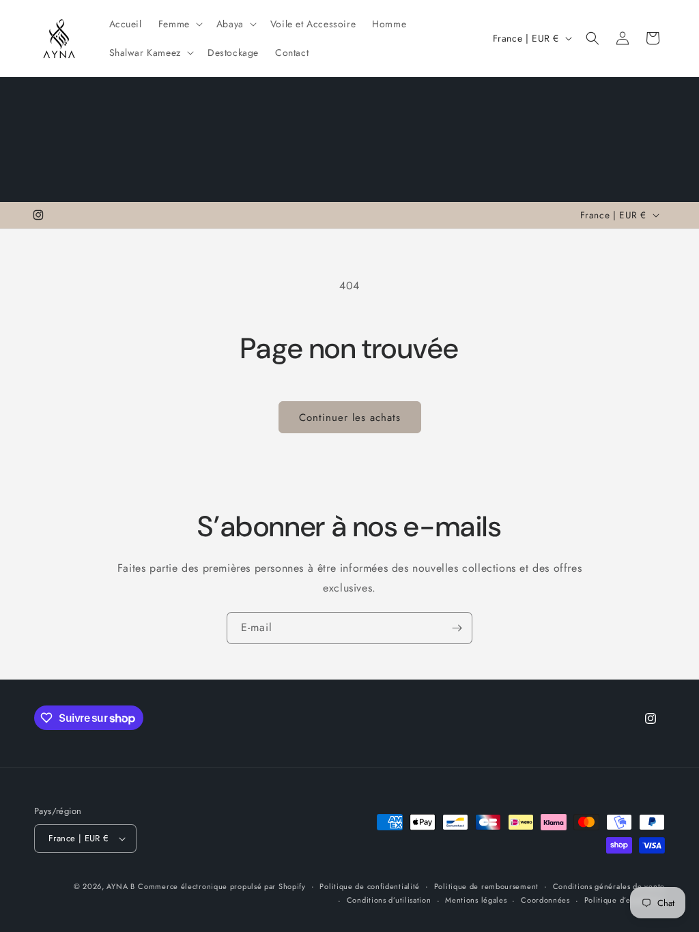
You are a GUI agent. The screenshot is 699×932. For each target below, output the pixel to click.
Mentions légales (476, 899)
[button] (179, 24)
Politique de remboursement (486, 886)
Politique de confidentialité (369, 886)
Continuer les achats (350, 417)
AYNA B (120, 886)
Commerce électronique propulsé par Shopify (221, 886)
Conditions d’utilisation (389, 899)
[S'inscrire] (457, 628)
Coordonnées (545, 899)
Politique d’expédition (624, 899)
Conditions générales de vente (609, 886)
